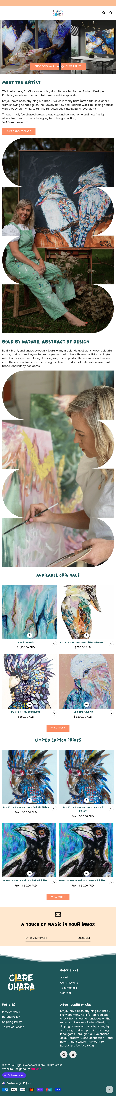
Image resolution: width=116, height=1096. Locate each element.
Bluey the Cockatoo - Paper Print (26, 808)
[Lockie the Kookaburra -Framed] (86, 612)
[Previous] (3, 46)
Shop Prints (73, 66)
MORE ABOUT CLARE (19, 131)
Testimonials (68, 988)
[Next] (112, 46)
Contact (65, 993)
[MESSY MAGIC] (29, 612)
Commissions (69, 982)
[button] (110, 12)
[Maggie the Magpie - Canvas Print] (86, 850)
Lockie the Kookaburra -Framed (82, 643)
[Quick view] (29, 635)
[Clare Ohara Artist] (58, 13)
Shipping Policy (12, 1022)
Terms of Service (13, 1027)
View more (58, 728)
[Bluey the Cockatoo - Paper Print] (29, 777)
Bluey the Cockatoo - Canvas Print (83, 810)
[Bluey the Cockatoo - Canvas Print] (86, 777)
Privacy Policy (11, 1011)
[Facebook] (64, 1054)
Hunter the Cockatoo (26, 712)
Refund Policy (11, 1017)
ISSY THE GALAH (83, 712)
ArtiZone (36, 1069)
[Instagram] (73, 1054)
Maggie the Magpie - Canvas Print (82, 881)
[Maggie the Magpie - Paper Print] (29, 850)
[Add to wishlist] (54, 643)
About (64, 977)
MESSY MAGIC (26, 643)
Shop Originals (44, 66)
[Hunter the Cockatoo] (29, 681)
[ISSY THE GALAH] (86, 681)
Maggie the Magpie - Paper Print (25, 881)
